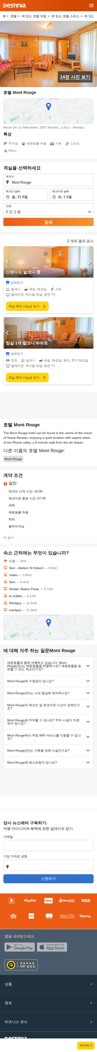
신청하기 (48, 879)
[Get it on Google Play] (21, 948)
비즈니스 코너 (16, 1022)
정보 (8, 1003)
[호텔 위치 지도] (48, 111)
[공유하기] (91, 27)
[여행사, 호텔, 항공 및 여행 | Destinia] (14, 5)
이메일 (8, 836)
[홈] (4, 16)
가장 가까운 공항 (15, 856)
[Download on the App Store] (53, 948)
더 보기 (8, 537)
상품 (8, 984)
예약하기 (86, 1045)
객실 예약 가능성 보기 (24, 306)
